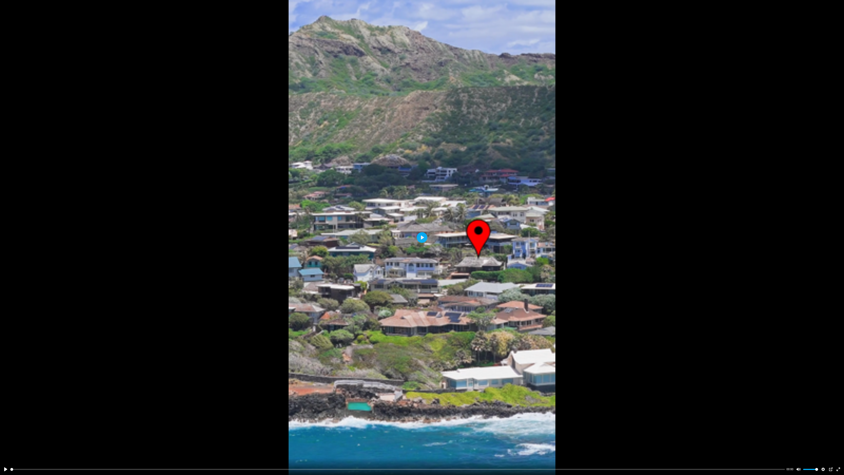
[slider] (397, 469)
